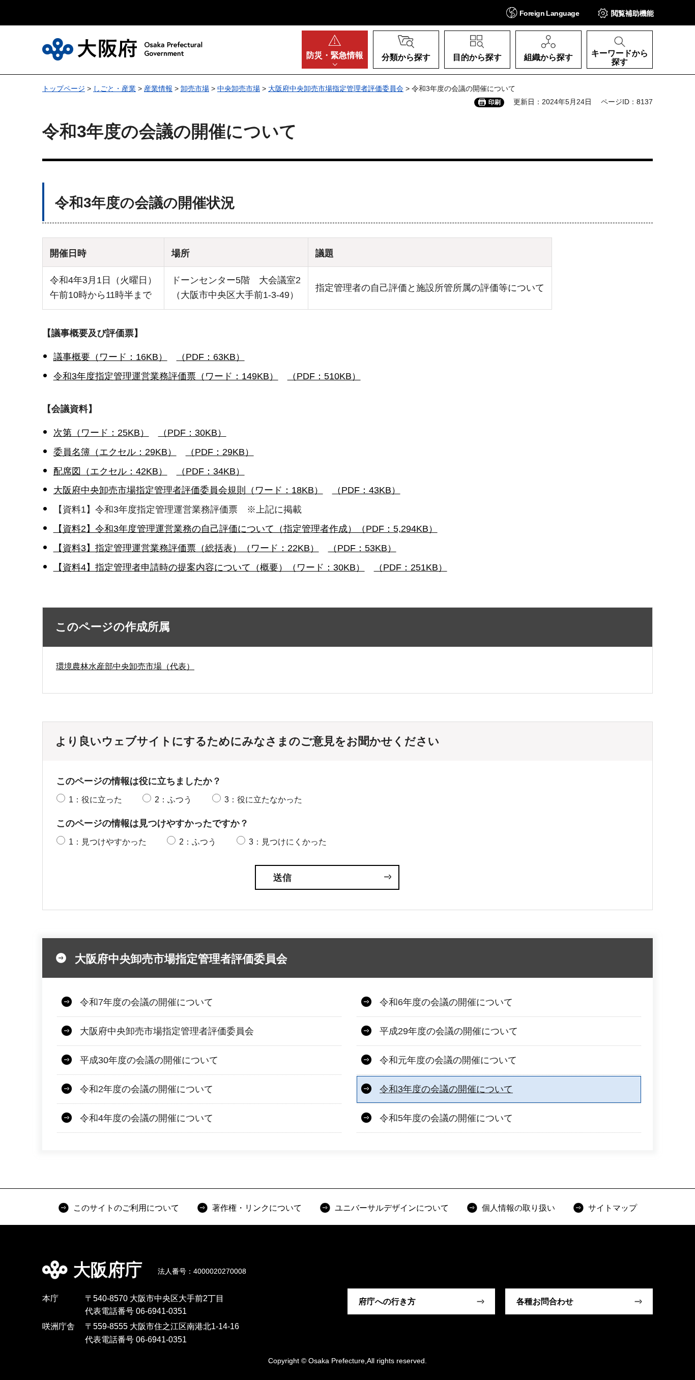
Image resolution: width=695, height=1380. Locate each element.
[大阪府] (122, 49)
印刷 (494, 102)
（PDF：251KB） (410, 567)
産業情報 (158, 88)
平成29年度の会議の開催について (449, 1031)
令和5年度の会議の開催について (446, 1118)
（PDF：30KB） (192, 433)
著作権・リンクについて (257, 1208)
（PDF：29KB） (220, 452)
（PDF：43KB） (366, 490)
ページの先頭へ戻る (658, 1262)
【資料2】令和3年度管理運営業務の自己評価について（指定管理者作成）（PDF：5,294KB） (245, 529)
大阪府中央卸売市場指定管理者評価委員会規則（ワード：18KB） (188, 490)
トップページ (63, 88)
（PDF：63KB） (211, 357)
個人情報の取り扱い (518, 1208)
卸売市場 (195, 88)
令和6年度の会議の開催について (446, 1002)
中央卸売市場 (238, 88)
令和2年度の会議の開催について (146, 1089)
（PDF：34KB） (211, 471)
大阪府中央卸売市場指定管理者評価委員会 (335, 88)
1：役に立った (95, 799)
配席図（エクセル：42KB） (110, 471)
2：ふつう (173, 799)
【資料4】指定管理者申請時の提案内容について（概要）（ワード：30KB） (209, 567)
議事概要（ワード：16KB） (110, 357)
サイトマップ (612, 1208)
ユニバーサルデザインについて (392, 1208)
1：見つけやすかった (108, 841)
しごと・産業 (114, 88)
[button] (542, 12)
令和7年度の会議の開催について (146, 1002)
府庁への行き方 (387, 1301)
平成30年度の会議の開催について (149, 1060)
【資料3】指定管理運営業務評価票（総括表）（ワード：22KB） (186, 548)
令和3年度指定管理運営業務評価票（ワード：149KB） (165, 376)
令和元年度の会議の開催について (448, 1060)
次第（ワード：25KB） (101, 433)
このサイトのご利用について (126, 1208)
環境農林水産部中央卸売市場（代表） (125, 666)
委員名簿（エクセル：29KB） (115, 452)
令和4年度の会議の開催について (146, 1118)
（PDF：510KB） (324, 376)
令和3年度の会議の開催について (446, 1089)
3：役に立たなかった (263, 799)
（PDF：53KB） (362, 548)
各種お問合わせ (544, 1301)
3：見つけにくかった (288, 841)
